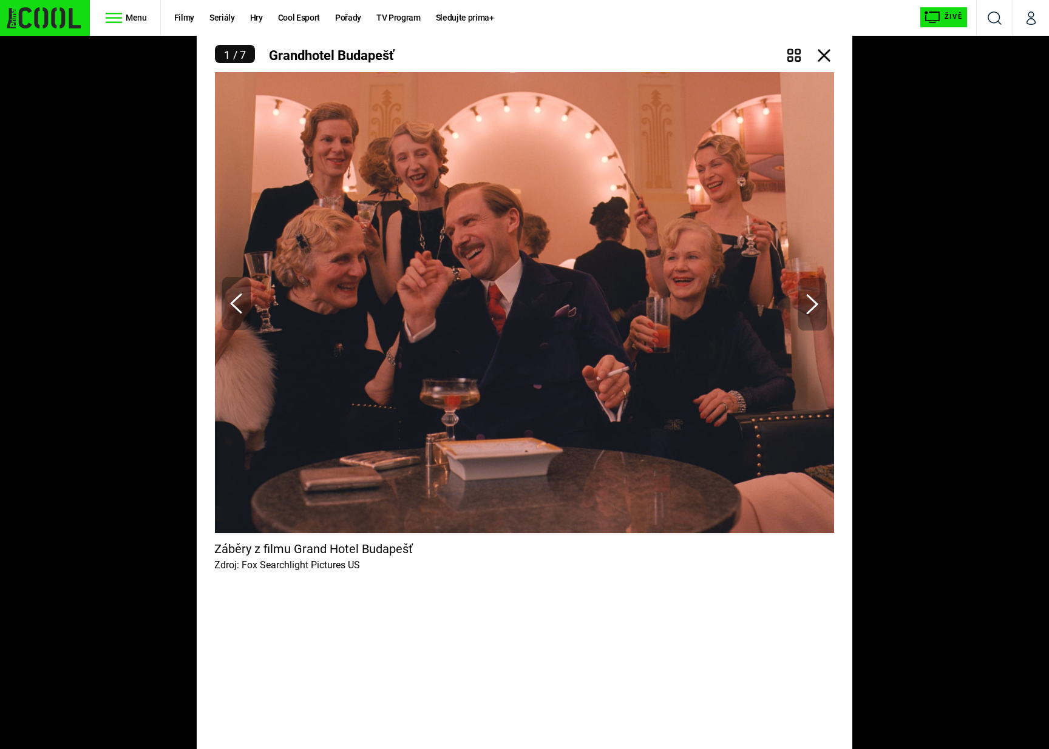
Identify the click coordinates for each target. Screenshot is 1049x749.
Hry (256, 17)
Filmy (184, 17)
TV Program (398, 17)
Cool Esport (299, 17)
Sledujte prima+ (465, 17)
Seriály (222, 17)
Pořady (348, 17)
